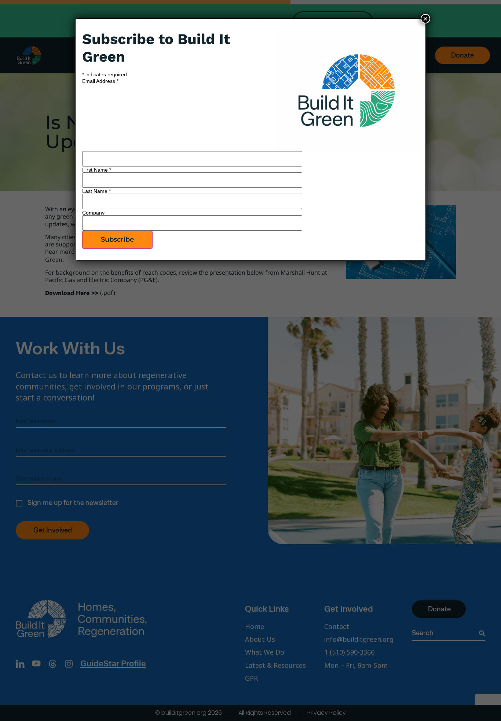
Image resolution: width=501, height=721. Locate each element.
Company (93, 212)
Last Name (96, 191)
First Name (96, 169)
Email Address (100, 81)
